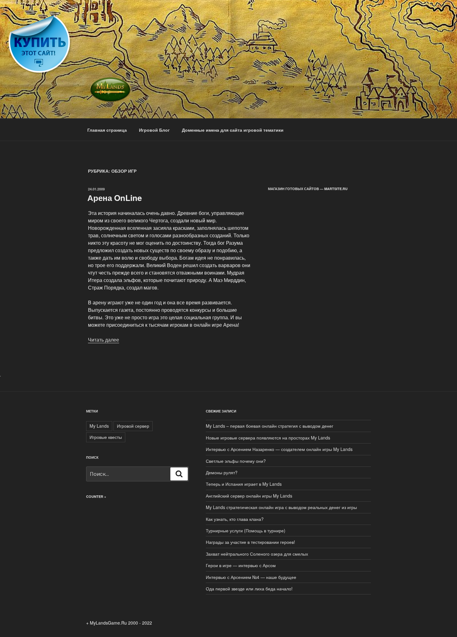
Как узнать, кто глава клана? (235, 519)
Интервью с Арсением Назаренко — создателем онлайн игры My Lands (279, 449)
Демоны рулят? (222, 472)
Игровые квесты (106, 437)
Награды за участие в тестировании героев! (250, 542)
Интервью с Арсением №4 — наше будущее (251, 577)
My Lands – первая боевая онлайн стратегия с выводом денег (269, 426)
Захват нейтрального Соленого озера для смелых (257, 554)
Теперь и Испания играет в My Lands (244, 484)
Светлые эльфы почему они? (236, 461)
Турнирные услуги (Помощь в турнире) (245, 530)
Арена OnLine (114, 197)
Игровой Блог (154, 130)
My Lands (99, 426)
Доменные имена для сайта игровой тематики (233, 130)
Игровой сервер (133, 426)
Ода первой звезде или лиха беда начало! (249, 588)
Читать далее (103, 339)
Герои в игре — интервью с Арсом (241, 565)
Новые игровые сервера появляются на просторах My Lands (268, 438)
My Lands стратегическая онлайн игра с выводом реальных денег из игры (281, 507)
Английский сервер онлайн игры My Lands (249, 496)
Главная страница (107, 130)
